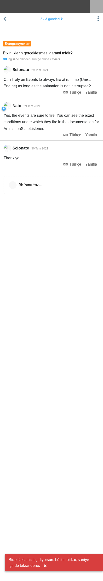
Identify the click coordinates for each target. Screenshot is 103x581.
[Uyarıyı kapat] (45, 566)
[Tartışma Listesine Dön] (5, 18)
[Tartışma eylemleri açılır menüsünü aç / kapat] (98, 18)
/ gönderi (50, 19)
